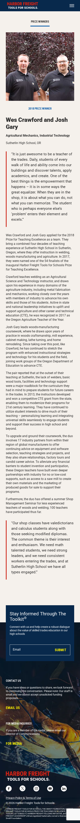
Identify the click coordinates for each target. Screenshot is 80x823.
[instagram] (36, 788)
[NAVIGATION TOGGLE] (72, 5)
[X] (22, 788)
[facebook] (9, 788)
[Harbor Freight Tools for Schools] (22, 5)
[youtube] (50, 788)
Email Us (13, 708)
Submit (60, 650)
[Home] (40, 776)
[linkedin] (64, 788)
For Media (14, 743)
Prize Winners (40, 21)
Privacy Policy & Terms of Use (23, 797)
